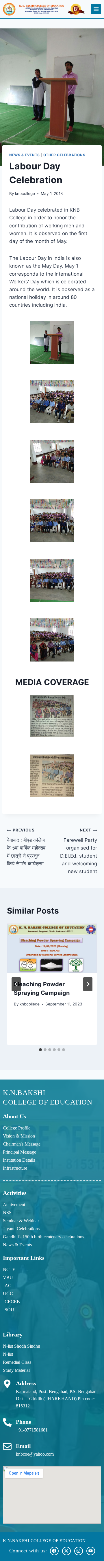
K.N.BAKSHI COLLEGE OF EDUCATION (44, 1540)
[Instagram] (78, 1551)
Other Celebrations (64, 155)
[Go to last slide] (16, 984)
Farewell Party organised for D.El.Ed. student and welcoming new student (78, 851)
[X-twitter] (66, 1551)
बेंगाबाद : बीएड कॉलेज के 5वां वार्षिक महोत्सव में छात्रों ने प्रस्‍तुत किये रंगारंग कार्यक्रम (26, 847)
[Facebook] (54, 1551)
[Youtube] (90, 1551)
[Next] (87, 984)
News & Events (24, 155)
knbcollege (25, 193)
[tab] (40, 1049)
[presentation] (52, 948)
